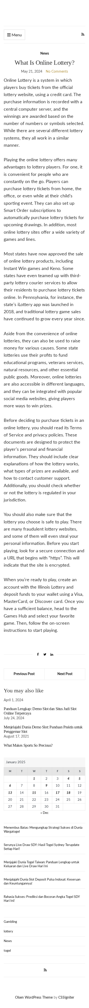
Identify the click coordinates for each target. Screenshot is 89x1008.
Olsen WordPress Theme (34, 997)
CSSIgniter (66, 997)
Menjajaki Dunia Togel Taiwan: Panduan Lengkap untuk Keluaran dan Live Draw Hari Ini (41, 864)
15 (34, 793)
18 (68, 793)
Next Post (64, 674)
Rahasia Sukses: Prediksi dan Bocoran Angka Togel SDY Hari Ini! (42, 899)
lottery (8, 931)
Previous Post (24, 674)
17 (58, 793)
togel (7, 950)
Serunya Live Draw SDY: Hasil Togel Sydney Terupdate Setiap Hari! (41, 847)
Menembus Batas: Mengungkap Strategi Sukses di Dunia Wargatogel (43, 829)
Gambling (10, 922)
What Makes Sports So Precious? (28, 745)
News (44, 53)
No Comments (57, 71)
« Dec (44, 813)
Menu (16, 35)
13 (10, 793)
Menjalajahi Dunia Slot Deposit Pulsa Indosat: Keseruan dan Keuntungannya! (42, 881)
